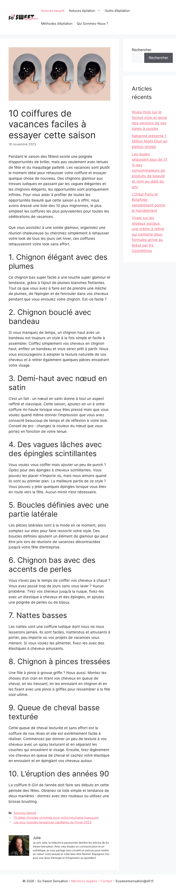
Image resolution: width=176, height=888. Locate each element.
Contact (106, 881)
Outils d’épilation (117, 11)
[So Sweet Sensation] (24, 17)
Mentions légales (84, 881)
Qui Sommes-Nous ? (92, 23)
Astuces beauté (53, 11)
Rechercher (141, 50)
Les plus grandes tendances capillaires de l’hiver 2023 (52, 822)
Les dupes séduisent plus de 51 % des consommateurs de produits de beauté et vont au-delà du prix (149, 170)
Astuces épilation (82, 11)
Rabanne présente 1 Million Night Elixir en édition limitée (149, 141)
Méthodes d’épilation (57, 23)
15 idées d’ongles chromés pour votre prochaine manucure (56, 817)
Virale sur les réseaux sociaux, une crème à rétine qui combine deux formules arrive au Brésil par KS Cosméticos (148, 234)
